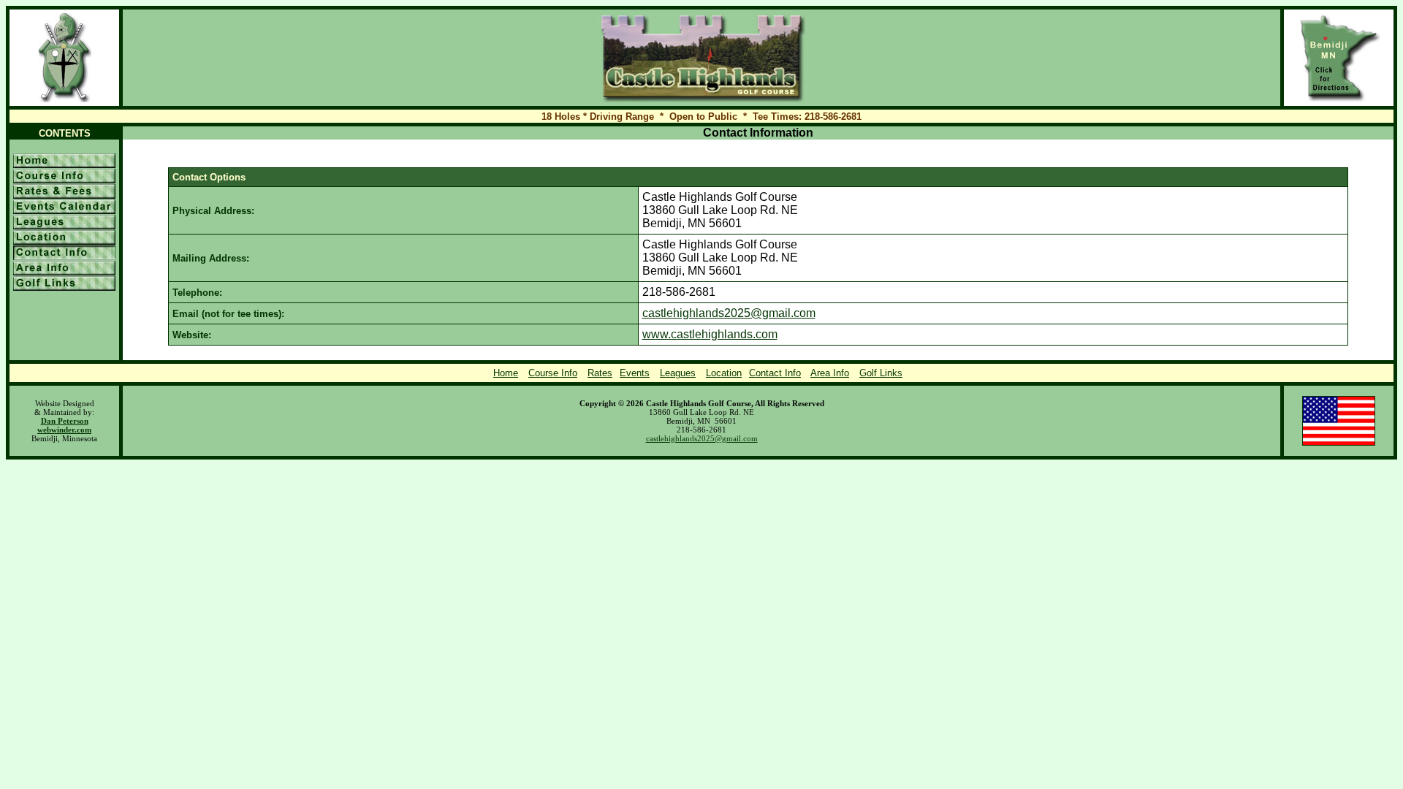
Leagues (678, 372)
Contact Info (775, 372)
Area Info (829, 372)
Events (635, 372)
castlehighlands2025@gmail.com (728, 313)
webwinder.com (64, 429)
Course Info (552, 372)
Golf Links (880, 372)
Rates (600, 372)
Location (724, 372)
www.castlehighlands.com (709, 334)
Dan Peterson (64, 420)
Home (505, 372)
